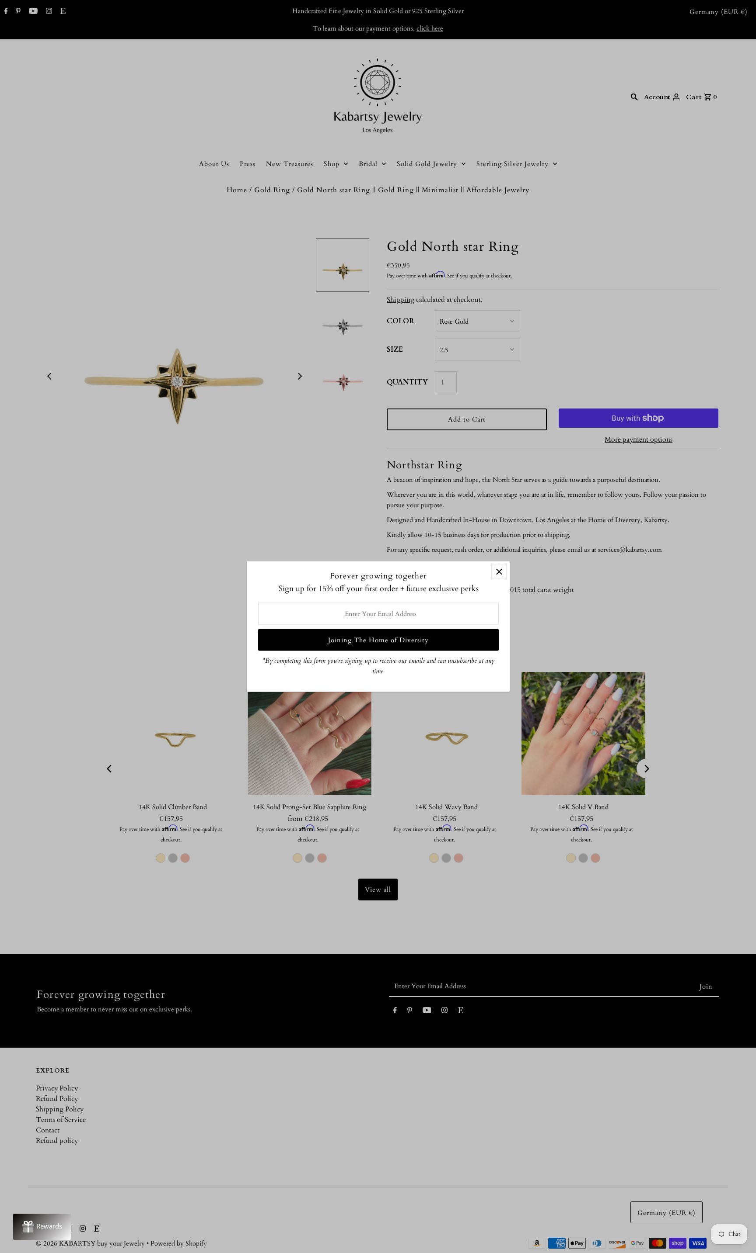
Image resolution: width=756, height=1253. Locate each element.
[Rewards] (42, 1227)
